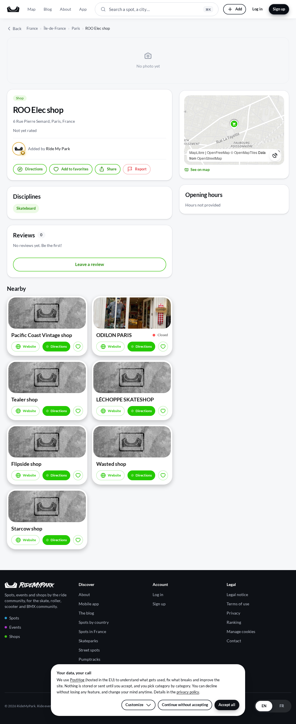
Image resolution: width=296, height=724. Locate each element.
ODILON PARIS (114, 335)
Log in (257, 9)
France (32, 28)
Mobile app (89, 603)
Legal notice (237, 594)
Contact (234, 640)
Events (15, 627)
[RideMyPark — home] (13, 9)
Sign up (279, 9)
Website (29, 346)
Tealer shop (24, 399)
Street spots (89, 649)
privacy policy (188, 692)
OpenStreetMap (209, 158)
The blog (86, 613)
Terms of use (238, 603)
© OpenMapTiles (244, 152)
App (83, 9)
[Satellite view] (275, 155)
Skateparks (88, 640)
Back (17, 28)
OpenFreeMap (218, 152)
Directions (59, 346)
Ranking (234, 622)
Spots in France (92, 631)
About (65, 9)
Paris (76, 28)
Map (31, 9)
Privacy (233, 613)
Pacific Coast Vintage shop (41, 335)
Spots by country (94, 622)
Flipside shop (26, 464)
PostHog (77, 680)
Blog (48, 9)
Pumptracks (89, 659)
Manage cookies (241, 631)
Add (238, 9)
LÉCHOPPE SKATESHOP (125, 399)
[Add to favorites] (78, 346)
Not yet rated (25, 130)
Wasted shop (111, 464)
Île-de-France (55, 28)
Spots (14, 617)
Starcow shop (26, 528)
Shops (14, 636)
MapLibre (196, 152)
